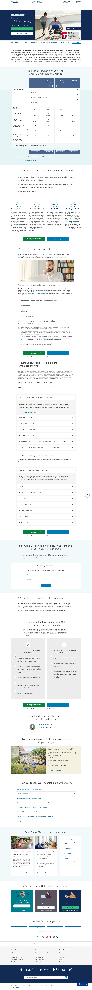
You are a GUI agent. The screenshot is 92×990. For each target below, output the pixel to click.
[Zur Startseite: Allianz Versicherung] (14, 2)
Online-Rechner (68, 985)
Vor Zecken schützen (39, 959)
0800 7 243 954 (36, 1)
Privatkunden (24, 2)
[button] (23, 15)
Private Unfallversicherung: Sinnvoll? (43, 952)
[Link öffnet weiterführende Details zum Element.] (71, 35)
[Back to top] (87, 495)
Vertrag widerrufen (15, 987)
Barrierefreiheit (36, 985)
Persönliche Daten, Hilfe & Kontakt (66, 955)
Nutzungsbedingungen (51, 985)
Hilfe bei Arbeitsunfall (40, 955)
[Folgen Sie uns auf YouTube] (50, 937)
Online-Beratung (63, 961)
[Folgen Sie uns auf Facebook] (43, 937)
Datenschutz (28, 985)
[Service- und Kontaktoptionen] (82, 984)
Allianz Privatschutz (15, 961)
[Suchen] (66, 977)
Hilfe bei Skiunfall (39, 957)
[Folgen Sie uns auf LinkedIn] (54, 937)
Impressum (22, 985)
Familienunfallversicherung (17, 957)
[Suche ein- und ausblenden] (80, 7)
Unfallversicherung (15, 952)
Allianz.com (75, 985)
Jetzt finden (22, 906)
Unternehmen (60, 985)
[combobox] (44, 977)
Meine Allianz (62, 957)
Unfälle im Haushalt (39, 961)
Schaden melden (62, 952)
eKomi (51, 727)
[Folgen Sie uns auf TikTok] (57, 937)
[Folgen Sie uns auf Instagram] (47, 937)
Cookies (42, 985)
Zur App (61, 959)
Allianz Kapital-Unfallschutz (17, 959)
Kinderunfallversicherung (16, 955)
